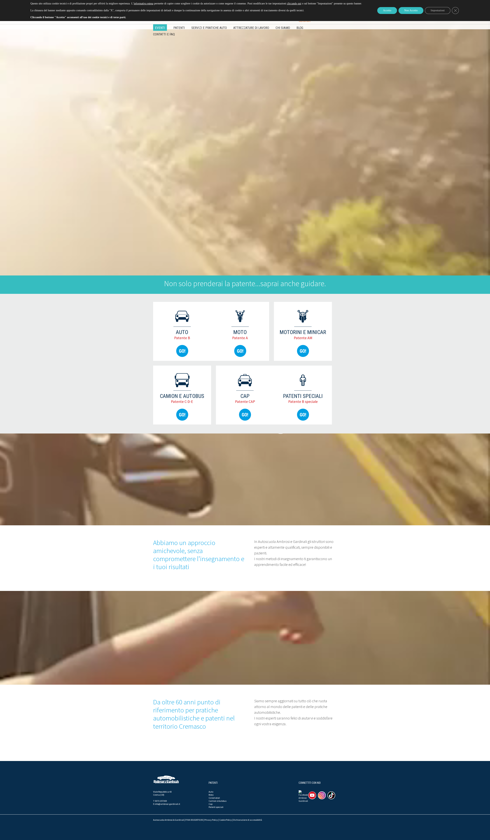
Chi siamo (283, 28)
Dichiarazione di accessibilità (247, 819)
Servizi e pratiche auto (209, 28)
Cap (210, 804)
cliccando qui (294, 3)
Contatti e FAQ (164, 34)
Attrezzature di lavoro (251, 28)
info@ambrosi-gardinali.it (167, 804)
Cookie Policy (225, 819)
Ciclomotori (214, 797)
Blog (299, 28)
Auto (211, 791)
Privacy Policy (211, 819)
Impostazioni (438, 10)
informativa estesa (143, 3)
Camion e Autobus (217, 800)
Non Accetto (411, 10)
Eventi (160, 28)
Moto (211, 794)
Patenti (179, 28)
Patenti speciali (216, 807)
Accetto (387, 10)
